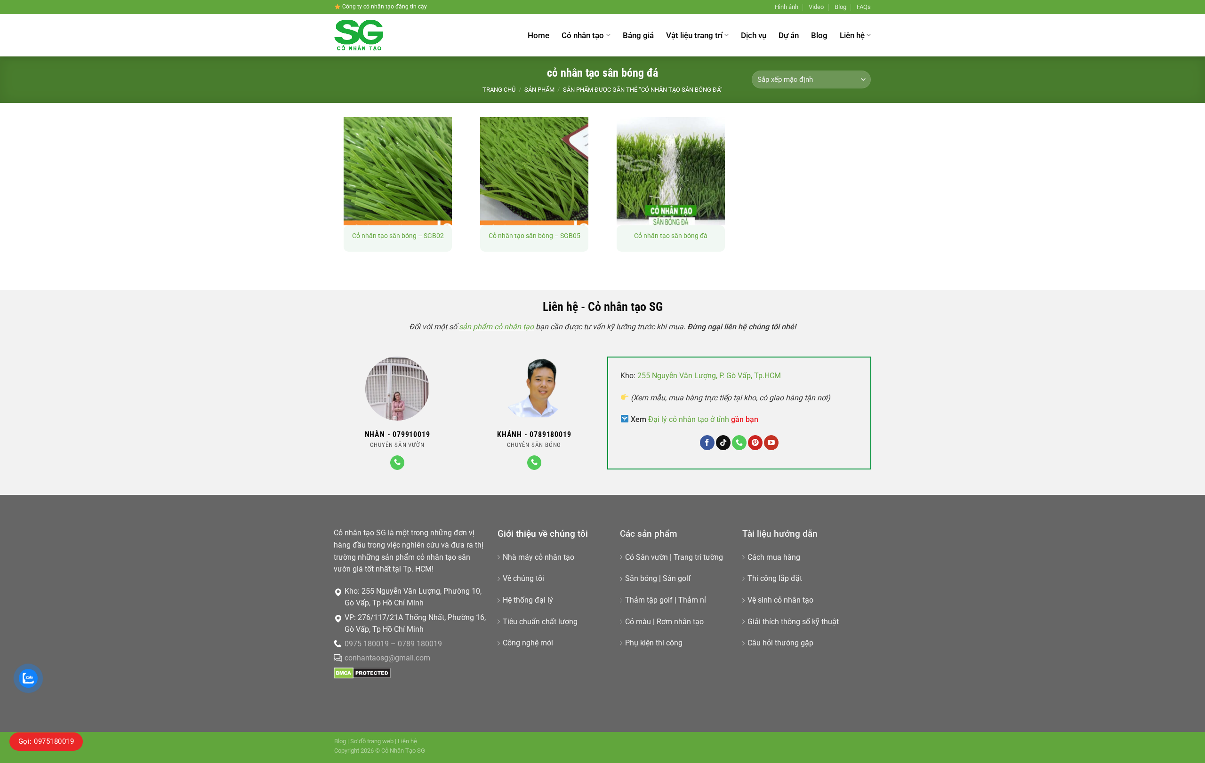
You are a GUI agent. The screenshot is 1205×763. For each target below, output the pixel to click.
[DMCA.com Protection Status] (362, 672)
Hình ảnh (786, 6)
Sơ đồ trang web (372, 741)
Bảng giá (638, 35)
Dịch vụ (753, 35)
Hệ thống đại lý (528, 600)
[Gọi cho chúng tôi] (397, 462)
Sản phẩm (539, 89)
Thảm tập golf (649, 600)
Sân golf (677, 578)
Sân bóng (641, 578)
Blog (840, 6)
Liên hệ (852, 35)
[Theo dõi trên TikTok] (723, 442)
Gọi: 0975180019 (46, 741)
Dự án (789, 35)
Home (538, 35)
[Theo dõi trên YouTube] (771, 442)
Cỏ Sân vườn (646, 557)
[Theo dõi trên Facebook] (707, 442)
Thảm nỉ (692, 600)
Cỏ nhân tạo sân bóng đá (670, 236)
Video (816, 6)
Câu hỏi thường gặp (780, 642)
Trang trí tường (698, 557)
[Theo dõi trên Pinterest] (755, 442)
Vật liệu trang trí (694, 35)
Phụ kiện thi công (654, 642)
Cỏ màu (638, 621)
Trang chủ (498, 89)
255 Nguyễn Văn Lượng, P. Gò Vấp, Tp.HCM (709, 375)
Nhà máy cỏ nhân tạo (538, 557)
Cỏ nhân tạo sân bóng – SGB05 (534, 236)
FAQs (864, 6)
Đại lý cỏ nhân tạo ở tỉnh (703, 419)
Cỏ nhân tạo (583, 35)
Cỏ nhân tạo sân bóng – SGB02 (398, 236)
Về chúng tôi (523, 578)
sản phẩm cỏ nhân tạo (496, 326)
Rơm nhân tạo (680, 621)
